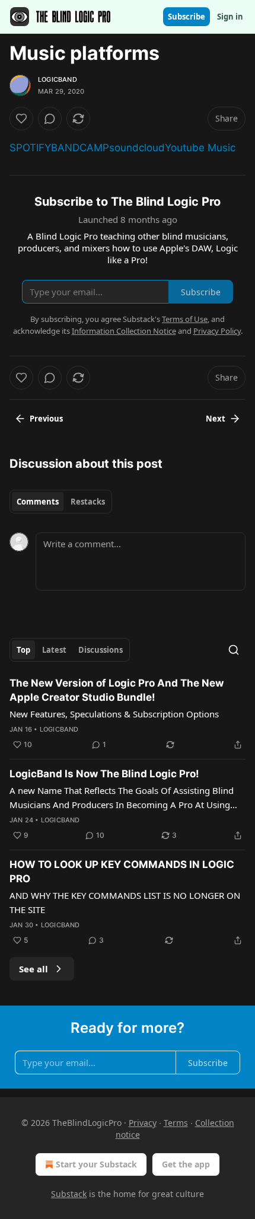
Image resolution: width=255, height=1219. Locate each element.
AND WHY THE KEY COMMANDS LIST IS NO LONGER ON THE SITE (124, 902)
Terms (176, 1122)
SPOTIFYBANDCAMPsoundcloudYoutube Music (122, 148)
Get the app (186, 1164)
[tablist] (60, 501)
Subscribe (186, 16)
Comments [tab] (38, 501)
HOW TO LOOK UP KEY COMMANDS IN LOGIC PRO (121, 872)
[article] (127, 714)
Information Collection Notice (124, 331)
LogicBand (57, 79)
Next (215, 418)
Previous (46, 418)
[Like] (21, 118)
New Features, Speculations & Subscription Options (114, 714)
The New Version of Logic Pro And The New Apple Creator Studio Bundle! (116, 690)
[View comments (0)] (50, 118)
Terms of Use (185, 319)
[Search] (234, 650)
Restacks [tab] (88, 501)
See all (33, 969)
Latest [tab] (54, 649)
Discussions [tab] (100, 649)
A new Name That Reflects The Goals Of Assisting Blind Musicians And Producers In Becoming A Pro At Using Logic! (121, 798)
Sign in (230, 16)
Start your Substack (96, 1164)
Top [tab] (23, 649)
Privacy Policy (217, 331)
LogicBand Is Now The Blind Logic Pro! (104, 774)
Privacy (143, 1122)
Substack (69, 1193)
